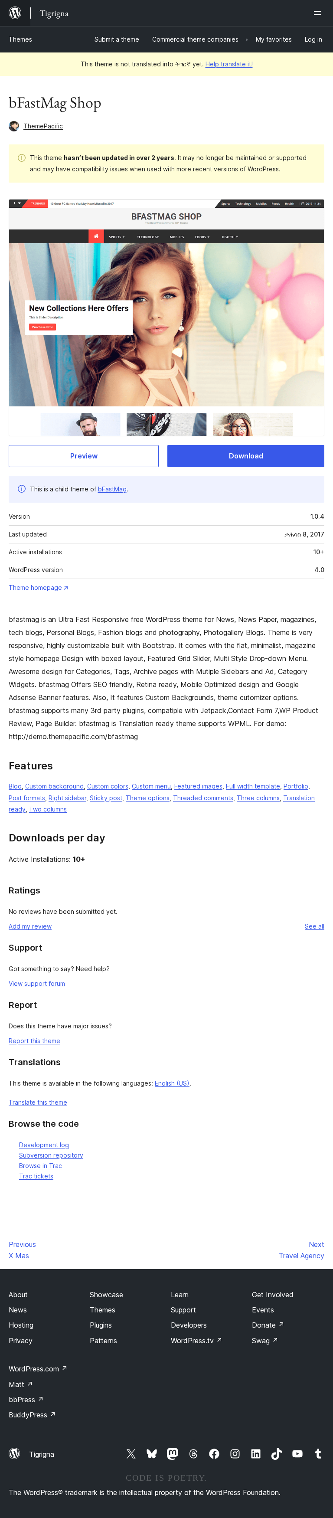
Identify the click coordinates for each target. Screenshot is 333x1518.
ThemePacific (43, 126)
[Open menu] (319, 13)
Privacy (21, 1340)
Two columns (48, 809)
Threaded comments (203, 798)
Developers (189, 1325)
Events (263, 1309)
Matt (21, 1384)
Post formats (27, 798)
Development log (44, 1144)
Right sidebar (67, 798)
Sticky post (106, 798)
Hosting (21, 1325)
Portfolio (296, 786)
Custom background (54, 786)
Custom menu (151, 786)
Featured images (198, 786)
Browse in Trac (40, 1165)
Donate (268, 1325)
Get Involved (273, 1294)
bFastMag (112, 489)
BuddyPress (32, 1414)
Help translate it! (229, 64)
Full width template (253, 786)
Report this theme (34, 1040)
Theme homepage (35, 587)
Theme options (148, 798)
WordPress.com (38, 1368)
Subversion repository (51, 1155)
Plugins (101, 1325)
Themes (20, 39)
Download (246, 455)
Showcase (106, 1294)
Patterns (103, 1340)
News (18, 1309)
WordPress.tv (196, 1340)
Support (183, 1309)
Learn (180, 1294)
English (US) (172, 1083)
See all (314, 926)
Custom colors (107, 786)
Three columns (258, 798)
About (18, 1294)
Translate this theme (38, 1102)
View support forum (37, 983)
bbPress (26, 1399)
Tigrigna (41, 1454)
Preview (84, 455)
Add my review (30, 926)
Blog (15, 786)
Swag (265, 1340)
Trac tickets (36, 1176)
